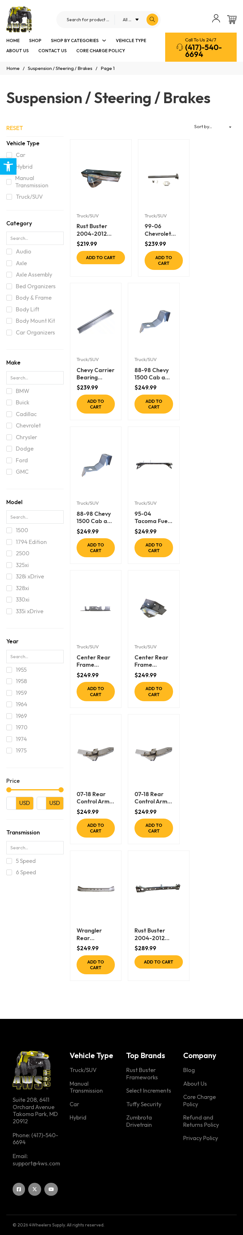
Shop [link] (35, 40)
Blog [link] (189, 1070)
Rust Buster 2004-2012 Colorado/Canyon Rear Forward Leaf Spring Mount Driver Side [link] (101, 229)
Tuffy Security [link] (143, 1104)
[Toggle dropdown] (104, 40)
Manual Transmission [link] (86, 1087)
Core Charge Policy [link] (100, 50)
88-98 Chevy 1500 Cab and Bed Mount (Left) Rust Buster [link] (95, 517)
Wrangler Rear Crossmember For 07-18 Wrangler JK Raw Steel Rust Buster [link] (96, 934)
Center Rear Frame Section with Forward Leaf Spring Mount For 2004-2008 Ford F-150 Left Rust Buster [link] (153, 661)
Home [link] (13, 40)
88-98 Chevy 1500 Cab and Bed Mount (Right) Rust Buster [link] (153, 373)
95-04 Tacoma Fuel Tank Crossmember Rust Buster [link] (153, 517)
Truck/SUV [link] (88, 216)
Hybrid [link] (78, 1117)
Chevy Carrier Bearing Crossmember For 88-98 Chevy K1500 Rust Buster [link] (96, 373)
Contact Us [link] (52, 50)
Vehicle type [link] (131, 40)
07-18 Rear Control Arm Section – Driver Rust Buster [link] (150, 797)
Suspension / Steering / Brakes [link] (60, 68)
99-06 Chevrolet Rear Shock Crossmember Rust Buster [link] (164, 229)
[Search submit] (152, 20)
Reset (14, 128)
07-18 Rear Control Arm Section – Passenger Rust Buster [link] (93, 797)
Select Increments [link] (148, 1090)
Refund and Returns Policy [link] (201, 1121)
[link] (8, 166)
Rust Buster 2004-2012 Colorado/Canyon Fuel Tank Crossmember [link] (158, 934)
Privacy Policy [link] (200, 1138)
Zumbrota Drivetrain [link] (139, 1121)
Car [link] (74, 1104)
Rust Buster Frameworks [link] (142, 1074)
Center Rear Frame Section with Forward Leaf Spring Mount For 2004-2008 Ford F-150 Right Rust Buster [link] (96, 661)
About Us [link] (17, 50)
